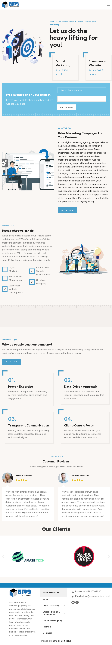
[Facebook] (73, 602)
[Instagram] (77, 602)
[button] (3, 556)
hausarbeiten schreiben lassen (74, 177)
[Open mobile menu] (108, 4)
